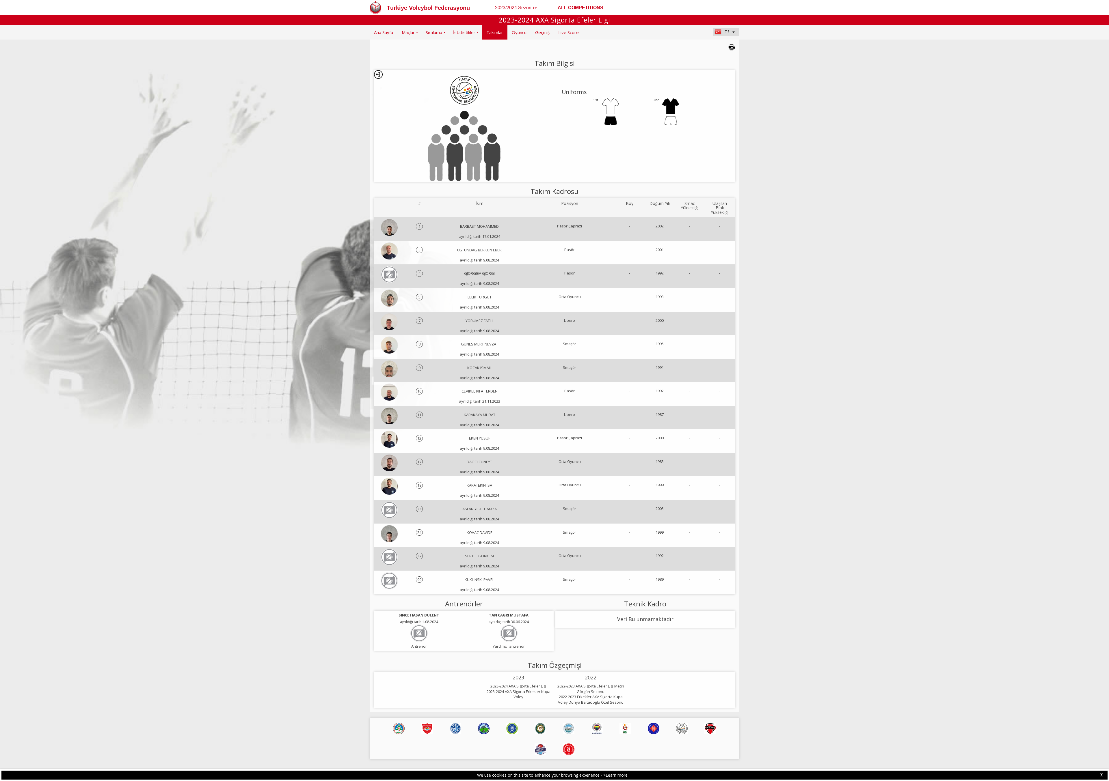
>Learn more (615, 775)
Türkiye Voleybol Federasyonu (428, 8)
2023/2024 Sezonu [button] (514, 7)
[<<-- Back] (378, 74)
